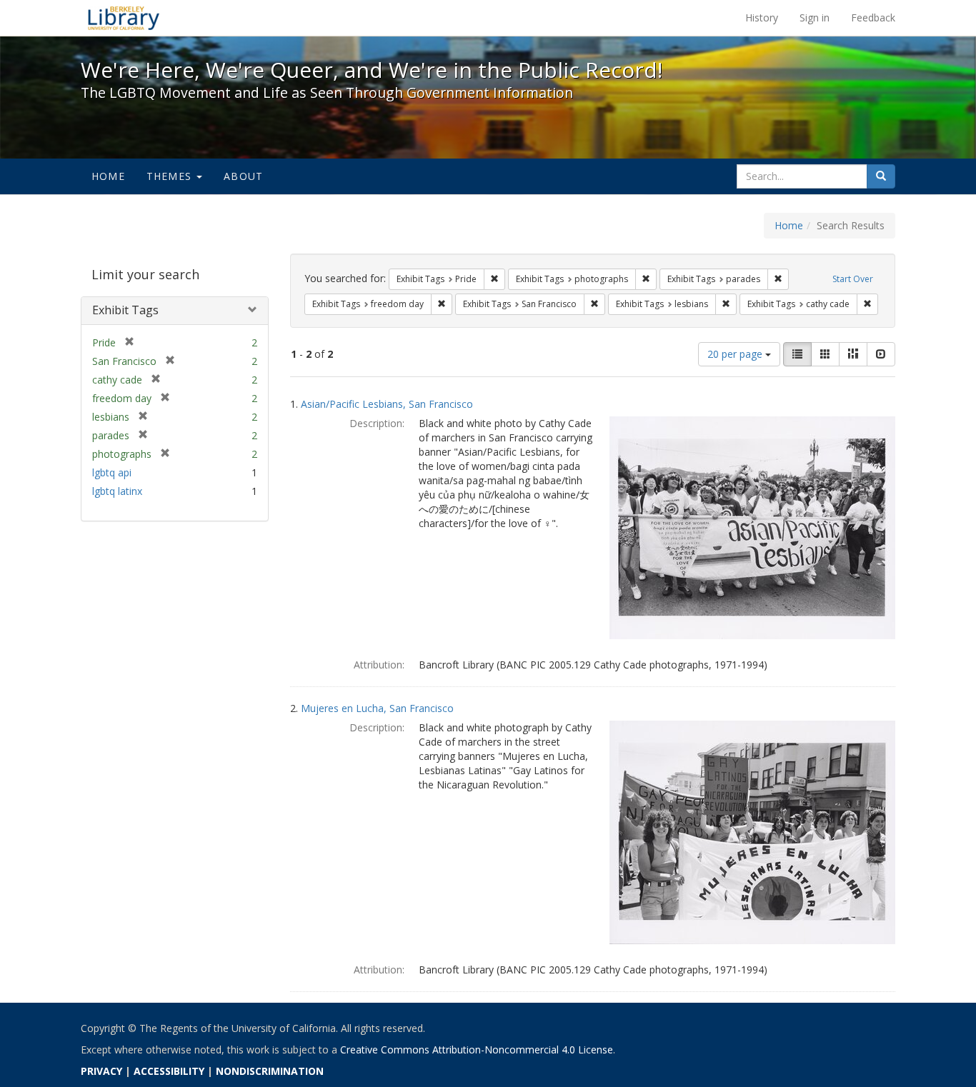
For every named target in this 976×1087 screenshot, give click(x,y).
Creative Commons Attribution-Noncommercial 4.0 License (476, 1049)
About (243, 176)
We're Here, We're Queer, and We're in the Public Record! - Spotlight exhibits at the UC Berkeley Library (123, 18)
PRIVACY (101, 1071)
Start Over (852, 279)
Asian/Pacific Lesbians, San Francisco (387, 404)
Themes (170, 176)
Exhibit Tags (125, 310)
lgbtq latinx (117, 491)
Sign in (815, 17)
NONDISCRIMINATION (270, 1071)
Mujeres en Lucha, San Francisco (377, 708)
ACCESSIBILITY (169, 1071)
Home (108, 176)
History (761, 17)
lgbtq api (111, 472)
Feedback (873, 17)
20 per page (736, 354)
